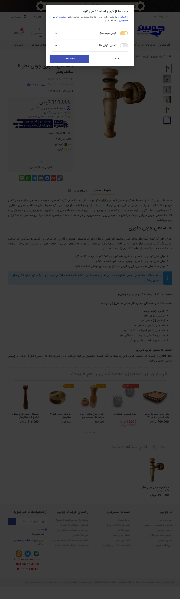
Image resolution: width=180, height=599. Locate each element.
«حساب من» (121, 17)
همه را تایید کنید (110, 59)
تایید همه (69, 59)
